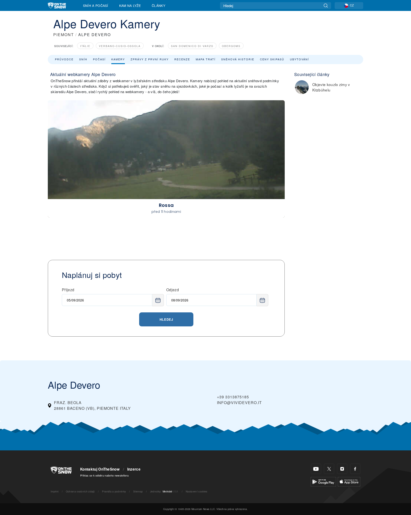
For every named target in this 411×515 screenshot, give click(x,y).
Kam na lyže (130, 5)
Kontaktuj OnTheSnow (100, 469)
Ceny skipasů (272, 59)
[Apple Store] (349, 481)
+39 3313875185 (233, 397)
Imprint (55, 491)
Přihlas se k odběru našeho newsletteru (104, 475)
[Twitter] (329, 469)
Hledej (166, 319)
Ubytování (299, 59)
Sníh (83, 59)
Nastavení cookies (196, 491)
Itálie (85, 46)
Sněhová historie (237, 59)
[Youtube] (316, 469)
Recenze (182, 59)
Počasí (99, 59)
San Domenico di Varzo (192, 46)
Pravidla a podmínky (114, 491)
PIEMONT (63, 34)
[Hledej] (325, 5)
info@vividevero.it (239, 402)
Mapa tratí (205, 59)
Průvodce (64, 59)
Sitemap (138, 491)
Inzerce (134, 469)
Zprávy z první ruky (150, 59)
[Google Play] (323, 481)
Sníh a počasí (95, 5)
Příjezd (68, 289)
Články (158, 5)
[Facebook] (355, 469)
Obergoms (231, 46)
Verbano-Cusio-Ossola (120, 46)
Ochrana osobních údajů (80, 491)
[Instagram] (342, 469)
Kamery (118, 59)
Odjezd (172, 289)
